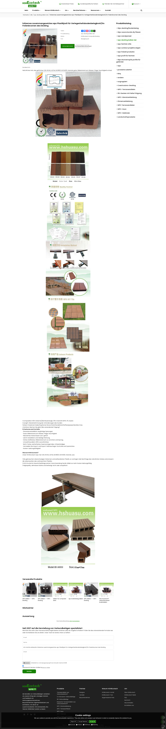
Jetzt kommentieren (75, 621)
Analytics (79, 724)
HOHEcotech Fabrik (130, 695)
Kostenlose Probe (68, 4)
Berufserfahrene (79, 10)
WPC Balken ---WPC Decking (28, 599)
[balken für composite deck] (60, 590)
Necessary (72, 724)
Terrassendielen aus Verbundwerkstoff (63, 693)
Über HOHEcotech (129, 692)
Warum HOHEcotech (52, 10)
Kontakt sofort (68, 46)
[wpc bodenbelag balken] (76, 590)
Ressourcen (95, 10)
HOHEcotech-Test (107, 695)
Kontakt (108, 10)
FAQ (125, 697)
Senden (29, 671)
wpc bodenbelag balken (76, 599)
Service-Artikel (46, 667)
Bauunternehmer (84, 697)
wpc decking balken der (41, 15)
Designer (82, 692)
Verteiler (81, 695)
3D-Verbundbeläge (62, 699)
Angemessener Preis (108, 697)
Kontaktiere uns (129, 705)
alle (31, 15)
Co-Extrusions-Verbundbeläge (66, 697)
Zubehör (27, 663)
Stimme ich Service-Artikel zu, (36, 667)
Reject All (73, 721)
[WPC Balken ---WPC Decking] (29, 590)
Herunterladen (128, 703)
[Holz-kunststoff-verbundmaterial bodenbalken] (106, 590)
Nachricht (127, 700)
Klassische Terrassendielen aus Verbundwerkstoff (66, 702)
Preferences (87, 724)
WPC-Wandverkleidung (64, 706)
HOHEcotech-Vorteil (108, 692)
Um (66, 10)
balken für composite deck (59, 599)
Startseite (26, 15)
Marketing (95, 724)
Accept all (92, 721)
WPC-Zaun (60, 711)
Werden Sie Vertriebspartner (114, 4)
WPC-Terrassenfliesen (63, 709)
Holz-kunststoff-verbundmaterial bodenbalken (104, 600)
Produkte (35, 10)
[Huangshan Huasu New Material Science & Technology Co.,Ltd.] (32, 4)
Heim (26, 10)
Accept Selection (83, 721)
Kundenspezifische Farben (89, 4)
